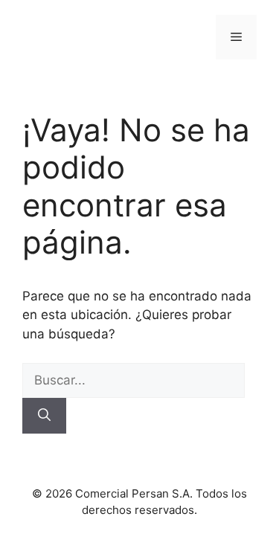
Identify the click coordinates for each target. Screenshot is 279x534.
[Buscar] (44, 416)
